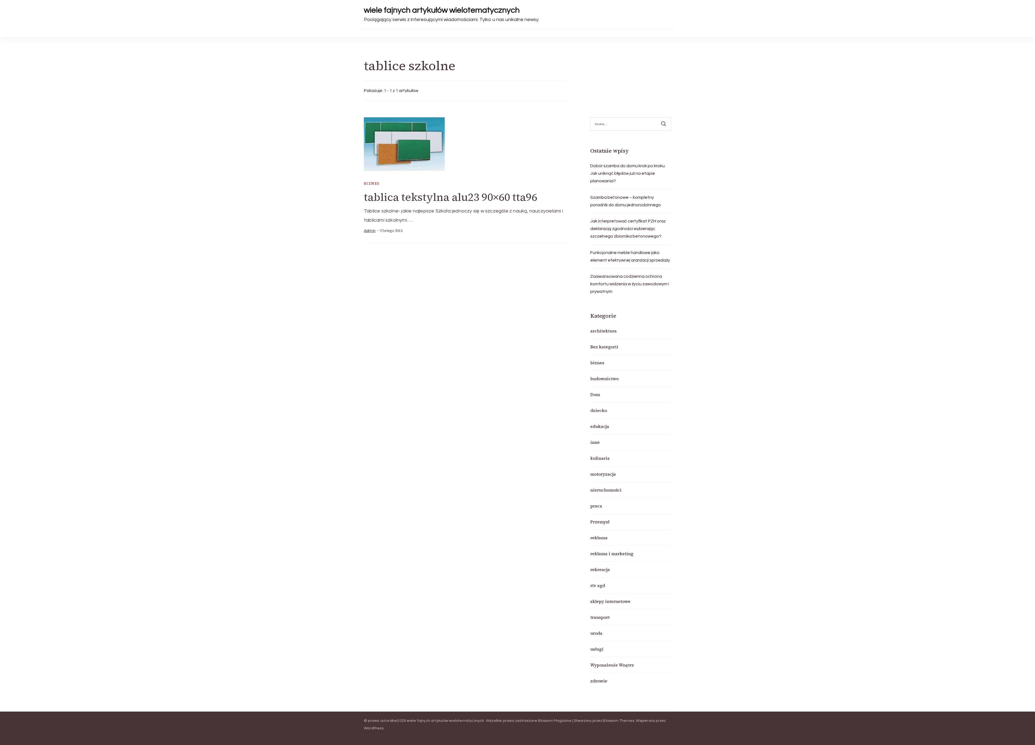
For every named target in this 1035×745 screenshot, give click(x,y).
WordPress (374, 728)
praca (596, 506)
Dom (595, 394)
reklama (599, 538)
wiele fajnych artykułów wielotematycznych (442, 10)
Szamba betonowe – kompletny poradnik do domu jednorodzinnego (625, 201)
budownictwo (604, 379)
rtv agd (597, 585)
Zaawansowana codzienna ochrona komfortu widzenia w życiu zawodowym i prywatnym (629, 284)
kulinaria (600, 458)
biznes (372, 183)
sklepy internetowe (610, 601)
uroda (596, 633)
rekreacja (600, 569)
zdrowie (598, 681)
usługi (596, 649)
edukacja (599, 426)
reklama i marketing (611, 554)
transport (600, 617)
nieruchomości (606, 490)
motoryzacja (603, 474)
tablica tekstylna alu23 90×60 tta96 (450, 197)
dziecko (598, 410)
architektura (603, 331)
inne (595, 442)
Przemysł (599, 522)
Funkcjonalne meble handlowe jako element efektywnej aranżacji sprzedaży (630, 256)
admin (369, 231)
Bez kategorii (604, 347)
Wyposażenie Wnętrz (612, 665)
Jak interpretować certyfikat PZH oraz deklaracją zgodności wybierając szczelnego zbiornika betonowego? (628, 228)
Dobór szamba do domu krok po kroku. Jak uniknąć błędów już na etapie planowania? (627, 173)
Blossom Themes (618, 721)
